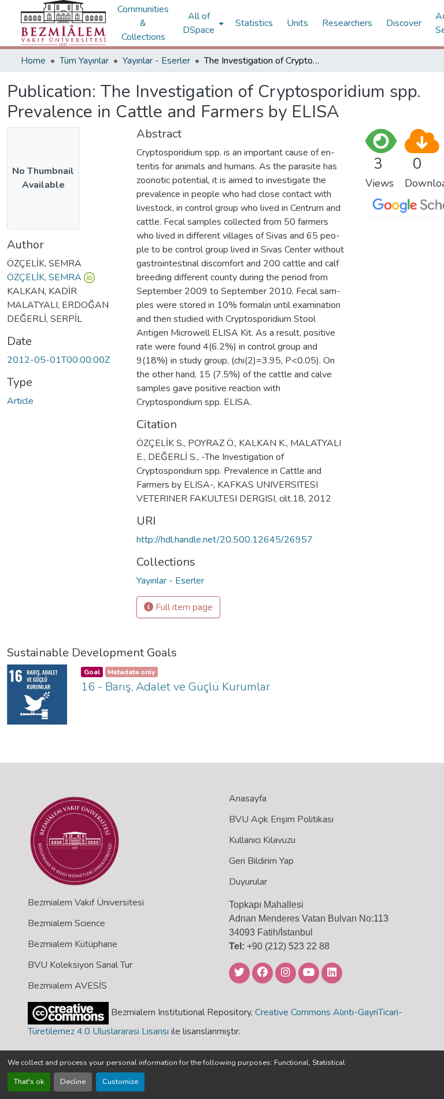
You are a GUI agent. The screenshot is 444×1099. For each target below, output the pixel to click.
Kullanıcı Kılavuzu (262, 840)
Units (297, 23)
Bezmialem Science (66, 923)
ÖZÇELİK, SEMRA (44, 277)
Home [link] (33, 60)
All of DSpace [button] (198, 23)
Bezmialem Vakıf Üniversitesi (86, 902)
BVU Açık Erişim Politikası (281, 819)
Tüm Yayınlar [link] (84, 60)
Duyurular (248, 881)
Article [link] (20, 401)
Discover (403, 23)
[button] (63, 23)
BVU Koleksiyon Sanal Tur (80, 965)
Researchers (347, 23)
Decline (73, 1081)
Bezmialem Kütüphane (72, 944)
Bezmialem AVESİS (67, 985)
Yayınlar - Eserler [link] (156, 60)
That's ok (29, 1081)
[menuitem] (202, 23)
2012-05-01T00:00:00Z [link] (58, 360)
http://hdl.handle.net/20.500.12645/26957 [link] (224, 539)
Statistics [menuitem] (254, 23)
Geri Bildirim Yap (261, 861)
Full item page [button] (183, 607)
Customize (120, 1081)
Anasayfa (248, 798)
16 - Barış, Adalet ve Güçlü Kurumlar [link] (175, 687)
